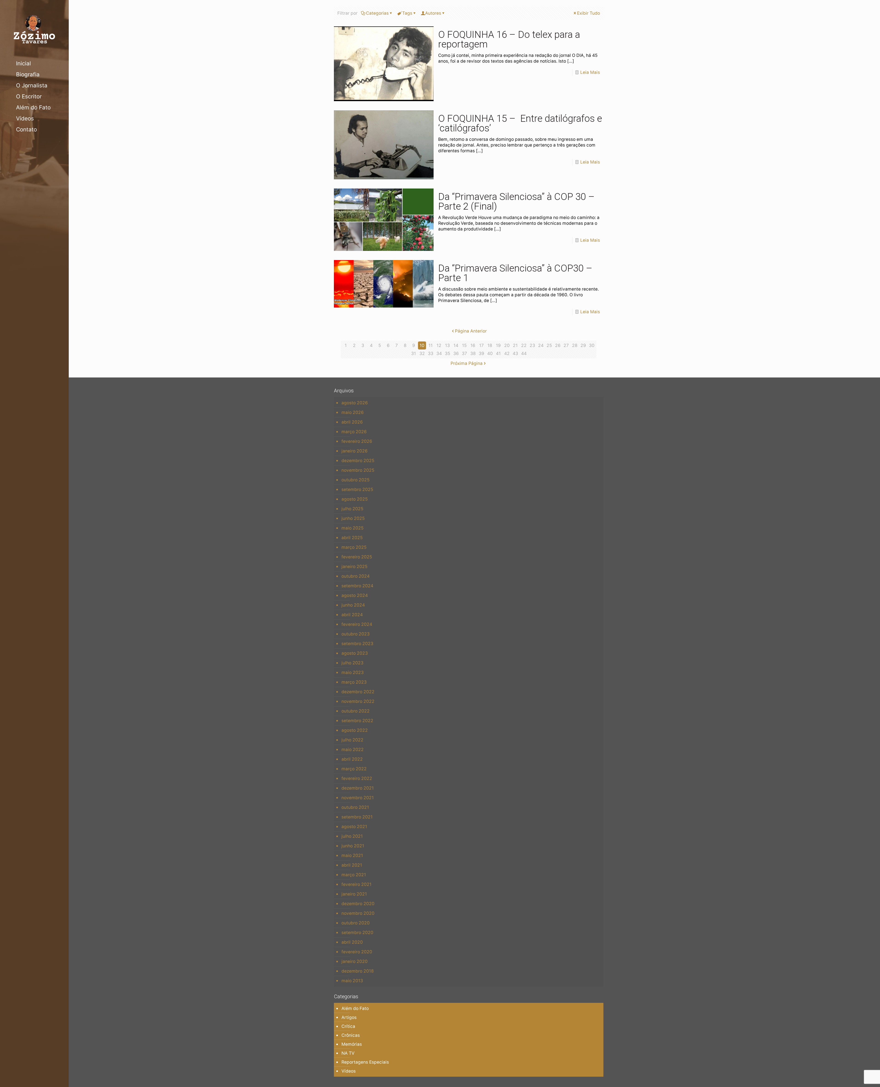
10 (422, 345)
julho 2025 (352, 508)
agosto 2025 (354, 499)
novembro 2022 (357, 701)
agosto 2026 (354, 402)
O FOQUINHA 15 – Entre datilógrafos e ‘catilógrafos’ (520, 123)
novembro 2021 (357, 797)
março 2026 (354, 431)
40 (490, 353)
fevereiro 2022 (356, 778)
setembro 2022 (357, 720)
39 (481, 353)
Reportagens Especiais (365, 1062)
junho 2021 (352, 846)
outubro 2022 (355, 711)
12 (439, 345)
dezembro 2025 (357, 460)
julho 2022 (352, 740)
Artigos (349, 1017)
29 (583, 345)
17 (481, 345)
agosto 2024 (354, 595)
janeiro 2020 (354, 961)
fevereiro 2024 (356, 624)
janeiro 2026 (354, 451)
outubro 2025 (355, 479)
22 (524, 345)
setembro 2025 (357, 489)
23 (532, 345)
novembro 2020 (357, 913)
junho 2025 (353, 518)
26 (558, 345)
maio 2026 (352, 412)
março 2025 (354, 547)
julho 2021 (352, 836)
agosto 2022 (354, 730)
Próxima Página (467, 363)
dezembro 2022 (357, 691)
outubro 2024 (355, 576)
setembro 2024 (357, 585)
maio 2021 (352, 855)
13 (447, 345)
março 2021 (353, 874)
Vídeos (348, 1071)
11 (431, 345)
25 (549, 345)
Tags (407, 13)
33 (430, 353)
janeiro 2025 (354, 566)
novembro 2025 (357, 470)
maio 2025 (352, 528)
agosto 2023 (354, 653)
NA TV (348, 1053)
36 (456, 353)
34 (439, 353)
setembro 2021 (357, 817)
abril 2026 (352, 422)
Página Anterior (471, 331)
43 (515, 353)
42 (507, 353)
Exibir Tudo (588, 13)
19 (498, 345)
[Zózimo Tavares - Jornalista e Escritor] (34, 29)
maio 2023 (352, 672)
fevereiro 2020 (356, 951)
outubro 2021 (355, 807)
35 (447, 353)
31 (413, 353)
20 (507, 345)
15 (464, 345)
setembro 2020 (357, 932)
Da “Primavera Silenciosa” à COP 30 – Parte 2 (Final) (516, 201)
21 (515, 345)
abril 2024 (352, 614)
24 (541, 345)
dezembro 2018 (357, 971)
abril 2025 (352, 537)
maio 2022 (352, 749)
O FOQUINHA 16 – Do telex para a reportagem (509, 39)
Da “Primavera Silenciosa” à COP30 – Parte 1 (515, 273)
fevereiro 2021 (356, 884)
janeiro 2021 (354, 894)
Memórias (351, 1044)
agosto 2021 (354, 826)
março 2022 (354, 768)
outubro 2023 (355, 634)
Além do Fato (355, 1008)
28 (575, 345)
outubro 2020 (355, 923)
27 (566, 345)
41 (498, 353)
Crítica (348, 1026)
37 (464, 353)
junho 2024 (353, 605)
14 (456, 345)
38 (473, 353)
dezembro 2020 (357, 903)
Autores (433, 13)
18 (489, 345)
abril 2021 (351, 865)
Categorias (377, 13)
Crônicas (350, 1035)
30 (591, 345)
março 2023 (354, 682)
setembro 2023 (357, 643)
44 (524, 353)
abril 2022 (352, 759)
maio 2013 (352, 980)
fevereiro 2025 (356, 557)
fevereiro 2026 (356, 441)
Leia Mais (590, 72)
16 (472, 345)
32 (422, 353)
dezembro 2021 (357, 788)
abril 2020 (352, 942)
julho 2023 (352, 663)
